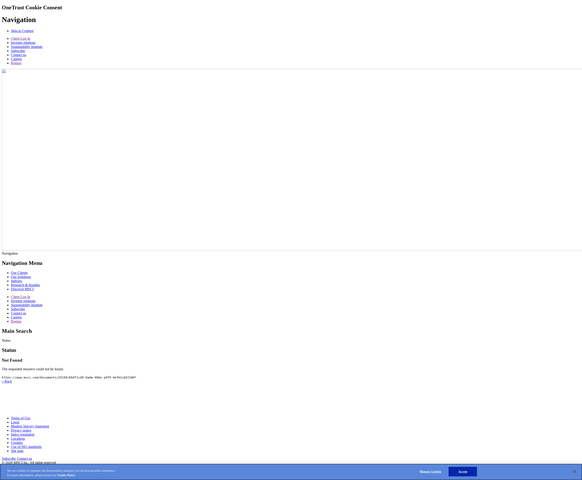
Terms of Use (20, 418)
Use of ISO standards (26, 447)
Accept (462, 471)
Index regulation (22, 434)
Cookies (17, 443)
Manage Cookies (431, 471)
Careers (16, 59)
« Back (7, 381)
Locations (18, 438)
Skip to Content (22, 31)
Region (16, 63)
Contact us (18, 55)
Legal (15, 422)
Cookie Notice (66, 475)
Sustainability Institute (27, 47)
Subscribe (18, 51)
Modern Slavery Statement (30, 426)
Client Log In (20, 38)
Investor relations (23, 43)
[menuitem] (19, 273)
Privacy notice (21, 430)
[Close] (575, 472)
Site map (17, 451)
